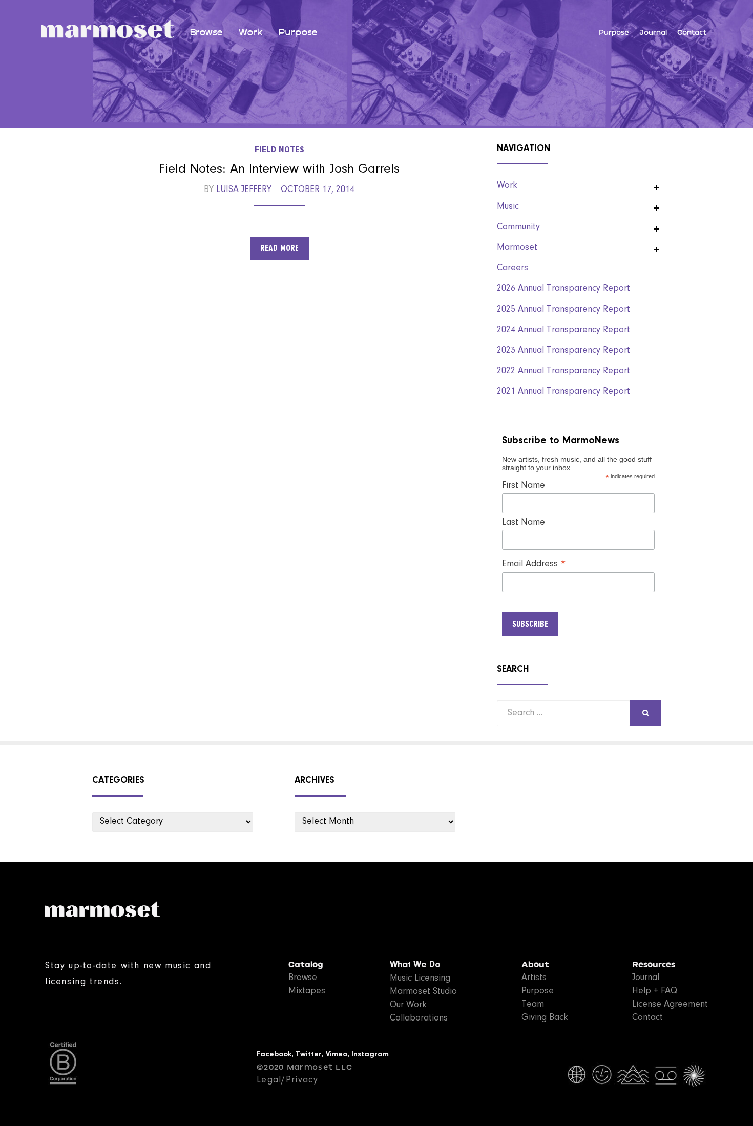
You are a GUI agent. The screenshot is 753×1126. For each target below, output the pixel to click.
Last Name (523, 522)
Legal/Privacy (287, 1080)
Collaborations (419, 1018)
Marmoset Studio (423, 991)
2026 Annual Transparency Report (563, 288)
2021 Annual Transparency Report (563, 391)
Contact (692, 32)
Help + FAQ (654, 991)
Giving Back (544, 1018)
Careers (512, 268)
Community (518, 227)
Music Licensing (420, 978)
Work (250, 32)
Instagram (370, 1054)
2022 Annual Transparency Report (563, 371)
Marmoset (517, 247)
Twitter (309, 1054)
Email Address (534, 565)
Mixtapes (306, 991)
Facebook (274, 1054)
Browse (206, 32)
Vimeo (336, 1054)
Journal (653, 32)
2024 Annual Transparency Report (563, 330)
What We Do (415, 965)
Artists (534, 978)
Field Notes (279, 149)
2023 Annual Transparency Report (563, 350)
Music (508, 206)
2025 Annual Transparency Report (563, 309)
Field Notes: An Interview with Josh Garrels (279, 169)
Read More (279, 248)
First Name (523, 486)
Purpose (298, 32)
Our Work (408, 1005)
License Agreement (670, 1004)
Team (532, 1004)
